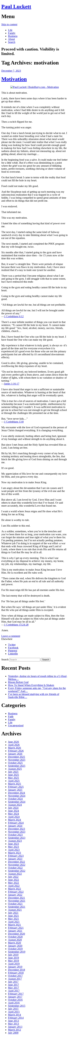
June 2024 (13, 810)
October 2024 (15, 798)
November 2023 (16, 831)
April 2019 (14, 963)
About (11, 39)
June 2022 (13, 879)
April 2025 (14, 780)
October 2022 (15, 867)
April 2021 (14, 921)
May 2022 (13, 882)
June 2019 (13, 957)
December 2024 (16, 792)
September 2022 (16, 870)
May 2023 (13, 846)
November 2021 (16, 900)
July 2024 (13, 807)
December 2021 (16, 897)
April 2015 (14, 1011)
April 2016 (14, 1002)
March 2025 (14, 783)
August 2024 (15, 804)
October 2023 (15, 834)
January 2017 (15, 996)
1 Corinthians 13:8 (14, 421)
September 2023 (16, 837)
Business (12, 36)
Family (11, 33)
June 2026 (13, 741)
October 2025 (15, 762)
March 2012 (14, 1029)
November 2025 (16, 759)
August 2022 (15, 873)
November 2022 (16, 864)
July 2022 (13, 876)
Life (10, 30)
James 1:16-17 (11, 383)
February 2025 (16, 786)
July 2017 (13, 981)
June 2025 (13, 774)
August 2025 (15, 768)
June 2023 (13, 843)
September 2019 (16, 951)
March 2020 (14, 942)
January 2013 (15, 1026)
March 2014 (14, 1014)
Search (11, 42)
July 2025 (13, 771)
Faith (10, 716)
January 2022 (15, 894)
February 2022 (16, 891)
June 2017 (13, 984)
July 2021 (13, 912)
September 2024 (16, 801)
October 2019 (15, 948)
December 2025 (16, 756)
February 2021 (16, 927)
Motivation (14, 79)
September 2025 (16, 765)
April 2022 (14, 885)
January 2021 (15, 930)
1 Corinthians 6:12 (14, 316)
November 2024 (16, 795)
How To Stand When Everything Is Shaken (31, 685)
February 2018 (16, 972)
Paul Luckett (16, 6)
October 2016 (15, 999)
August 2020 (15, 939)
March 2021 (14, 924)
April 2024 (14, 816)
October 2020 (15, 936)
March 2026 (14, 747)
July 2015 (13, 1008)
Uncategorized (15, 725)
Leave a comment (10, 636)
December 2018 (16, 969)
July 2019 (13, 954)
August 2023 (15, 840)
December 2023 (16, 828)
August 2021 (15, 909)
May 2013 (13, 1023)
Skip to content (9, 24)
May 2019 (13, 960)
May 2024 (13, 813)
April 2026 (14, 744)
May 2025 (13, 777)
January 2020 (15, 945)
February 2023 (16, 855)
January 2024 (15, 825)
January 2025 (15, 789)
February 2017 (16, 993)
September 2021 (16, 906)
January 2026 (15, 753)
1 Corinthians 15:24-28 (16, 624)
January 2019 (15, 966)
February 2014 (16, 1017)
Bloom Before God (18, 682)
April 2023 (14, 849)
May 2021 (13, 918)
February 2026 (16, 750)
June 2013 (13, 1020)
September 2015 (16, 1005)
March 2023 (14, 852)
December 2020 (16, 933)
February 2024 (16, 822)
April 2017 (14, 990)
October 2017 (15, 975)
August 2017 (15, 978)
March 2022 (14, 888)
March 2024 (14, 819)
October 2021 (15, 903)
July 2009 (13, 1032)
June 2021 (13, 915)
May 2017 (13, 987)
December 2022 (16, 861)
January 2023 (15, 858)
